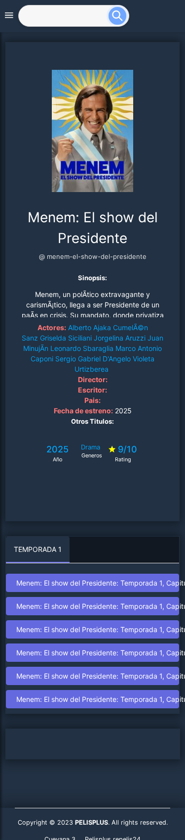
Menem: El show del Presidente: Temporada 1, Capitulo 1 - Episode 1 (97, 583)
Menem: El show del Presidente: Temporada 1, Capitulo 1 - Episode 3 (97, 629)
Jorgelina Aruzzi (120, 338)
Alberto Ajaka (89, 327)
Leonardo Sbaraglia (81, 348)
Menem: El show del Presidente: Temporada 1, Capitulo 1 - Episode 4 (97, 652)
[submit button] (121, 15)
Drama (90, 447)
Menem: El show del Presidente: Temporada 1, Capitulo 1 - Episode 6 (97, 699)
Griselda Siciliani (66, 338)
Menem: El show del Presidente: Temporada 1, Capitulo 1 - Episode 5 (97, 676)
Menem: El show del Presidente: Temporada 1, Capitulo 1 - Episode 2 (97, 606)
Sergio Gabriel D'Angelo (93, 358)
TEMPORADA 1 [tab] (38, 549)
